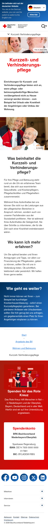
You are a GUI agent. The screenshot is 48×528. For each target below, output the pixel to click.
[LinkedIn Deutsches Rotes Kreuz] (43, 477)
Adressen (8, 517)
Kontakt (16, 517)
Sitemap (24, 517)
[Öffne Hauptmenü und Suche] (44, 26)
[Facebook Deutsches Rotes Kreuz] (5, 477)
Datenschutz (34, 517)
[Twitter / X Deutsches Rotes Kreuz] (33, 477)
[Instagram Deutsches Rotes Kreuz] (24, 477)
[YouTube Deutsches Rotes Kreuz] (15, 477)
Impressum (8, 520)
